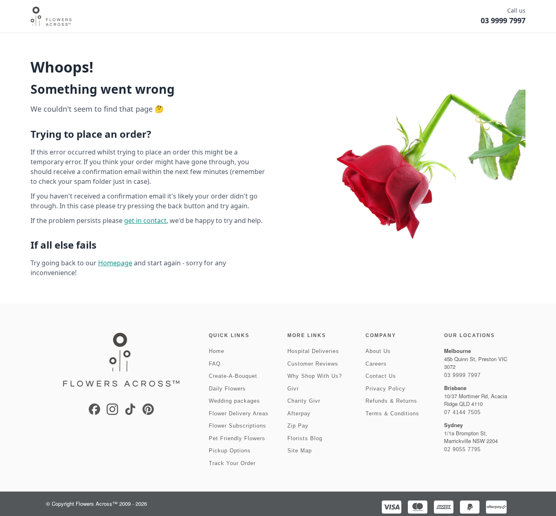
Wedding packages (234, 401)
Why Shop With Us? (314, 376)
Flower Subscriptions (237, 426)
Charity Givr (303, 401)
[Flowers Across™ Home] (51, 16)
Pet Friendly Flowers (237, 438)
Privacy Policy (385, 389)
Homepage (115, 262)
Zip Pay (298, 426)
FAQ (215, 364)
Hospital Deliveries (313, 351)
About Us (378, 351)
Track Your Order (232, 463)
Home (216, 351)
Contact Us (381, 376)
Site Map (299, 451)
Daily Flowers (227, 389)
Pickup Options (230, 451)
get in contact (145, 220)
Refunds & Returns (391, 401)
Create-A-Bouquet (233, 376)
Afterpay (299, 413)
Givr (293, 389)
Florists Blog (304, 438)
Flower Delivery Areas (239, 413)
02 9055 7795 (462, 449)
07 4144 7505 (462, 412)
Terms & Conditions (392, 413)
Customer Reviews (312, 364)
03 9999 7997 (462, 375)
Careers (376, 364)
